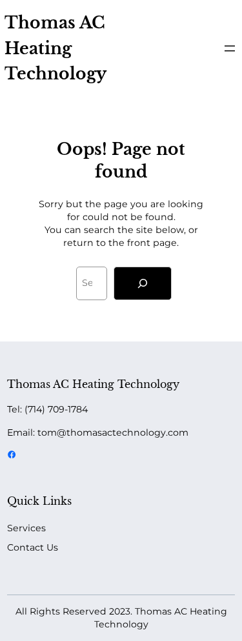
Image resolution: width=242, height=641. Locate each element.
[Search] (143, 283)
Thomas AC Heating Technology (55, 48)
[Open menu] (229, 48)
